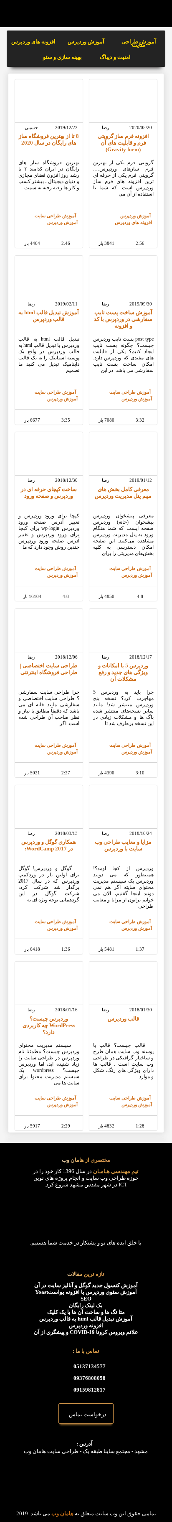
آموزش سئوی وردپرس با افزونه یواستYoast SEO (86, 1295)
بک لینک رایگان (86, 1305)
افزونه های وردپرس (33, 41)
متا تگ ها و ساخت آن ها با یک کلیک (86, 1312)
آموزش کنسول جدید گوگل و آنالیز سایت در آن (86, 1285)
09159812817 (89, 1390)
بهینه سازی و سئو (62, 57)
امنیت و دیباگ (115, 57)
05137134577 (89, 1366)
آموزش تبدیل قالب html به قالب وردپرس (85, 1319)
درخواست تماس (85, 1414)
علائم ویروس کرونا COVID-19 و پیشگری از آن (86, 1332)
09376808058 (89, 1378)
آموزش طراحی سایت (138, 43)
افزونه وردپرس (86, 1325)
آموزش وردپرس (86, 41)
